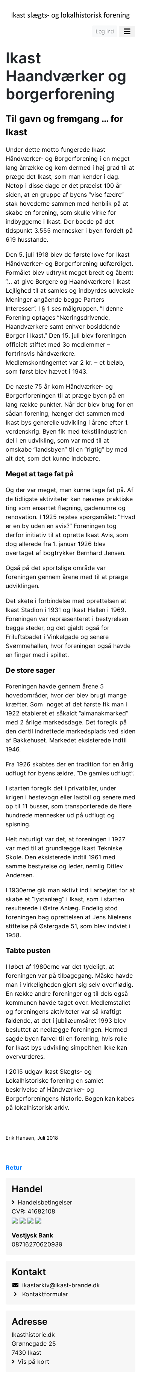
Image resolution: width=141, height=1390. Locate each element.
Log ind (105, 31)
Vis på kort (33, 1361)
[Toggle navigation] (127, 31)
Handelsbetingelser (45, 1202)
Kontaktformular (45, 1294)
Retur (14, 1167)
